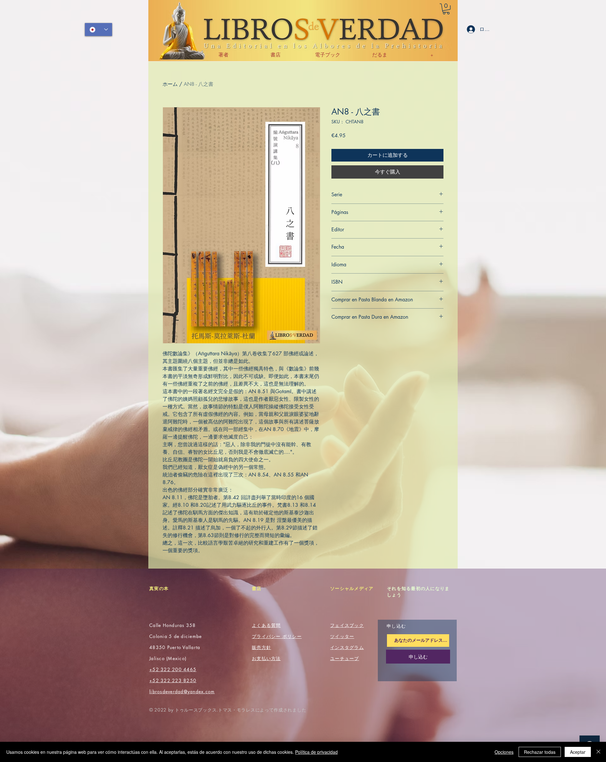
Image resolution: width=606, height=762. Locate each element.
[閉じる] (598, 752)
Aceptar (577, 752)
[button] (446, 8)
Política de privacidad (316, 752)
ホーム (170, 84)
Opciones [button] (504, 752)
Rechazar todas (540, 752)
